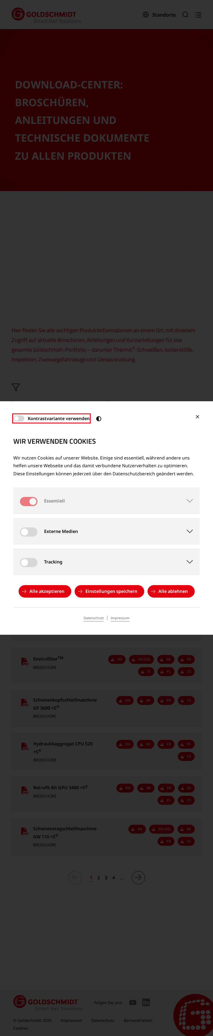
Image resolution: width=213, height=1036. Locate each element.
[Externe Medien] (186, 531)
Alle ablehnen (173, 591)
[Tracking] (186, 561)
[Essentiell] (186, 500)
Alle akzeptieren (46, 591)
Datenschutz (93, 618)
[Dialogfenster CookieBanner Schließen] (197, 416)
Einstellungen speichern (111, 591)
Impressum (120, 618)
